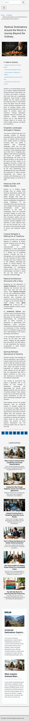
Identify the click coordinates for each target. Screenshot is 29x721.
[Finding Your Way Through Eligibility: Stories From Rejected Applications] (14, 479)
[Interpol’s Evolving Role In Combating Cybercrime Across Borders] (14, 505)
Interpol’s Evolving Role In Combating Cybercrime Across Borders (14, 515)
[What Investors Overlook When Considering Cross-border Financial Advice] (14, 452)
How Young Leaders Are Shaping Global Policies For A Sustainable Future (14, 567)
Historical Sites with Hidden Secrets (12, 69)
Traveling (9, 15)
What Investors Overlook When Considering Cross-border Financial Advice (14, 462)
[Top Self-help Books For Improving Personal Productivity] (14, 583)
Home (2, 15)
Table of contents (11, 62)
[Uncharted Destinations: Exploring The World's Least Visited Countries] (14, 621)
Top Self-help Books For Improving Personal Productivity (14, 593)
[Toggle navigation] (4, 7)
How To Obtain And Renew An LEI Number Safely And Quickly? (14, 542)
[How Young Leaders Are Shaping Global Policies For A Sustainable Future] (14, 557)
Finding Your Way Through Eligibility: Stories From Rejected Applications (14, 488)
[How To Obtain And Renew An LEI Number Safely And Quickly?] (14, 533)
